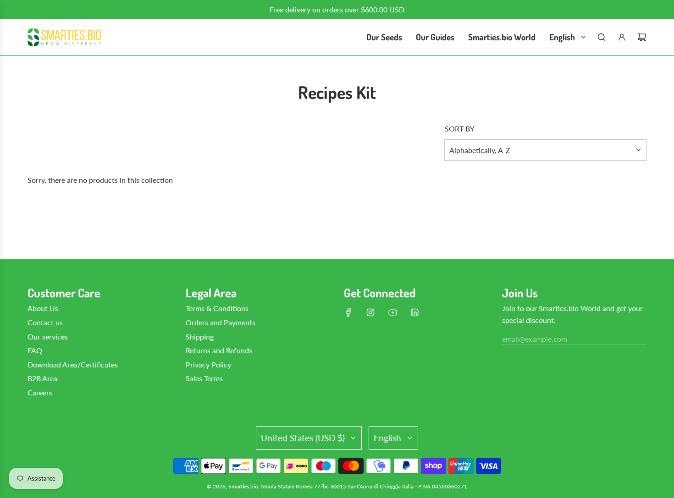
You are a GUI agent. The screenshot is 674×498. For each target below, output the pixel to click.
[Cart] (642, 37)
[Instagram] (370, 312)
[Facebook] (348, 312)
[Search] (601, 37)
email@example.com (534, 338)
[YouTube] (392, 312)
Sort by (460, 128)
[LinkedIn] (414, 312)
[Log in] (622, 37)
